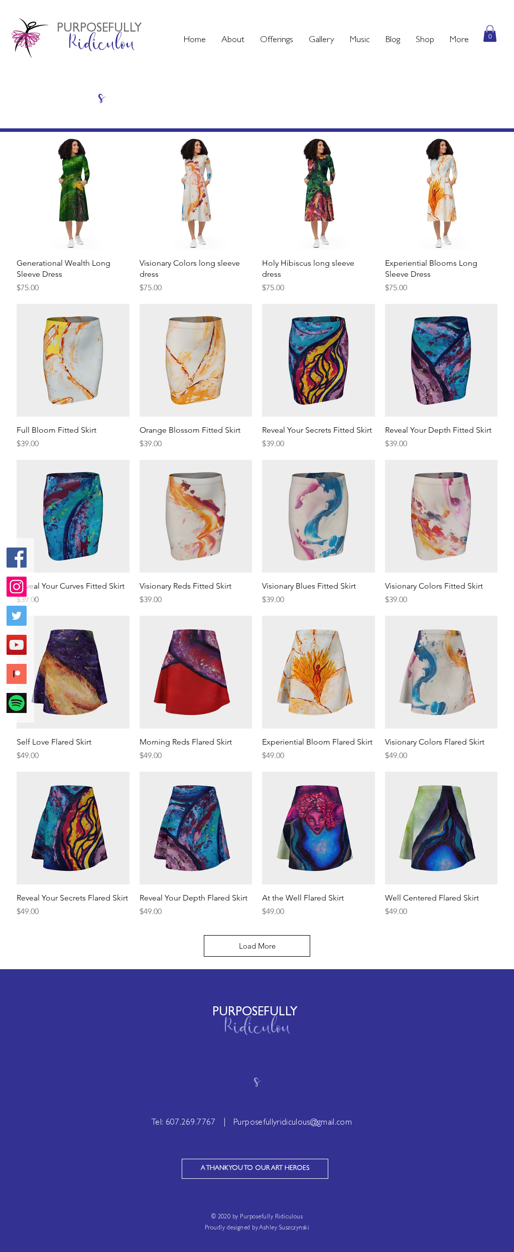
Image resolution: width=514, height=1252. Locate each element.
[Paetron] (17, 674)
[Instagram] (17, 587)
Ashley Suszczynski (284, 1228)
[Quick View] (73, 193)
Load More (257, 946)
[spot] (17, 703)
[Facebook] (17, 558)
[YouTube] (17, 645)
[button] (232, 40)
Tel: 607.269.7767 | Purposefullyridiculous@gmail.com (252, 1123)
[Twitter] (17, 616)
